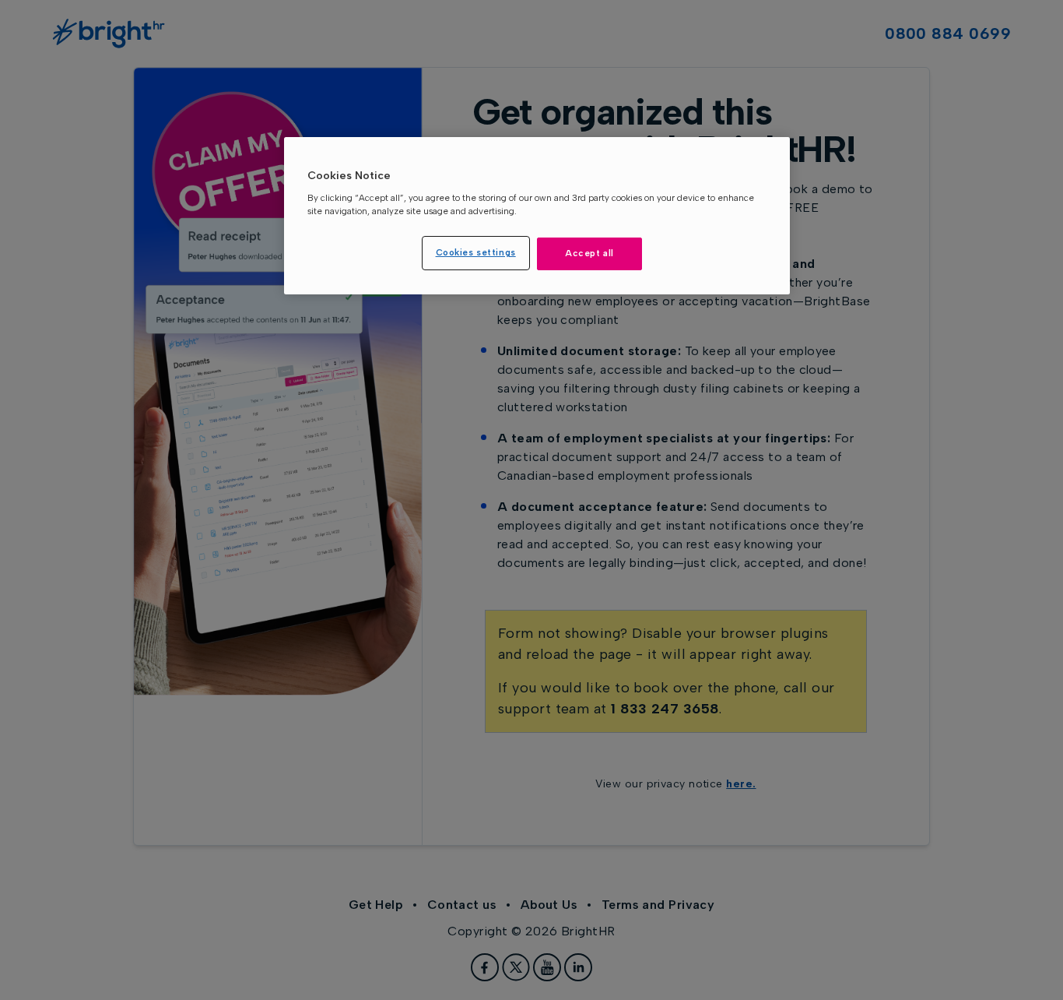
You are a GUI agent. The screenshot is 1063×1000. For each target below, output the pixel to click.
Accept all (589, 253)
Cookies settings (476, 252)
